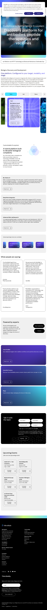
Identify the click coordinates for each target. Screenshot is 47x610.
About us (4, 555)
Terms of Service (15, 591)
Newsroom (26, 539)
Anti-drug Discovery (6, 535)
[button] (8, 571)
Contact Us (4, 563)
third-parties (35, 7)
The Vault (4, 549)
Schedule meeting (9, 471)
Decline (38, 13)
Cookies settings (19, 13)
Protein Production (6, 538)
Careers (39, 331)
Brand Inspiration (5, 558)
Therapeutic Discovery (7, 534)
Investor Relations (6, 556)
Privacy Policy (15, 10)
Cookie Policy (6, 10)
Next (43, 115)
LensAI (25, 531)
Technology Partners (29, 534)
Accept (28, 13)
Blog (25, 540)
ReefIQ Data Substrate (29, 532)
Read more (13, 123)
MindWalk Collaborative (29, 542)
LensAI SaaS (4, 543)
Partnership (4, 539)
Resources (26, 537)
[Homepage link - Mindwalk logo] (7, 525)
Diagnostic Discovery (6, 536)
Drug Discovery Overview (7, 531)
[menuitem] (4, 606)
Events (25, 543)
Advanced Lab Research (7, 532)
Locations (4, 564)
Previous (3, 115)
